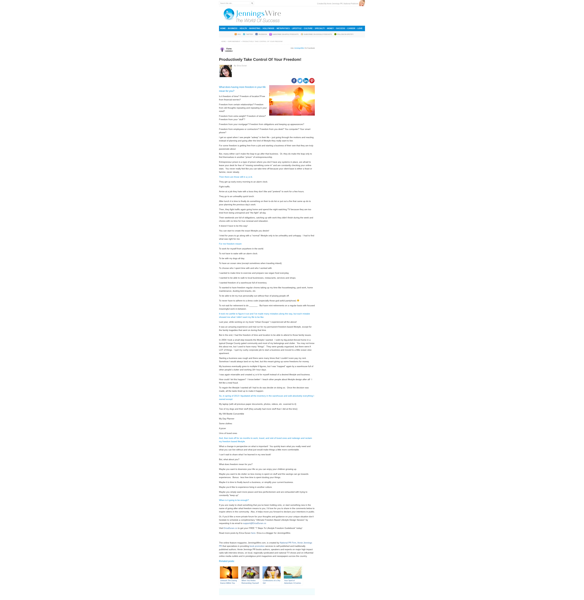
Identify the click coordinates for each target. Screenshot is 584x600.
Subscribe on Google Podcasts (318, 34)
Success (340, 28)
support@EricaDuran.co (254, 523)
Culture (308, 28)
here (253, 533)
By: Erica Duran (240, 66)
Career (351, 28)
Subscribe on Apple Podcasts (285, 34)
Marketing (254, 28)
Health (243, 28)
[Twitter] (300, 80)
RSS (239, 34)
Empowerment (234, 41)
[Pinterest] (312, 80)
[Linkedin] (306, 80)
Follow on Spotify (345, 34)
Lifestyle (297, 28)
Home (223, 28)
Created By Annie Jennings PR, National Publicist (338, 4)
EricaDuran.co (230, 528)
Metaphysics (283, 28)
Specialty (320, 28)
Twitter (249, 34)
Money (330, 28)
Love (360, 28)
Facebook (263, 34)
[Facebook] (294, 80)
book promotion (257, 546)
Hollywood (268, 28)
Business (232, 28)
